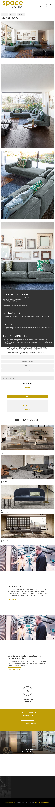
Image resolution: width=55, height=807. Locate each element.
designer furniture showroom (38, 590)
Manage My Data (30, 802)
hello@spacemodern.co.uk (15, 764)
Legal (23, 802)
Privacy (19, 802)
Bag (45, 4)
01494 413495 (11, 761)
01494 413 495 (43, 6)
